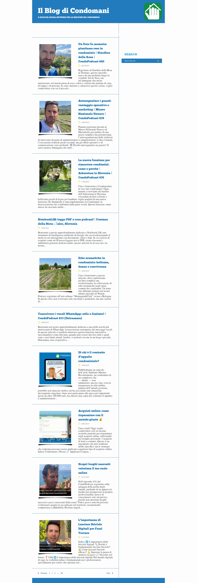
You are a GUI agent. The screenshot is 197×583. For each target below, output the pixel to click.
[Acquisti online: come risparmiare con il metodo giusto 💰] (55, 428)
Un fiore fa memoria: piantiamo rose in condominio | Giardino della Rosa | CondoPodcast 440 (94, 52)
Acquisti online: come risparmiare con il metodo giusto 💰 (93, 415)
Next (108, 573)
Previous (44, 573)
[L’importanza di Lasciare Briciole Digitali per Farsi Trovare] (55, 537)
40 (62, 573)
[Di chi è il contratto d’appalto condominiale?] (55, 369)
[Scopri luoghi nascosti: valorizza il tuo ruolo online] (55, 481)
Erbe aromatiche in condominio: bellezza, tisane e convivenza (93, 262)
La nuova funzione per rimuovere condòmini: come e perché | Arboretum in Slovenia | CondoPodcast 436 (95, 168)
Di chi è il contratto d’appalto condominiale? (91, 357)
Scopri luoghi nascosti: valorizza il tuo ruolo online (94, 468)
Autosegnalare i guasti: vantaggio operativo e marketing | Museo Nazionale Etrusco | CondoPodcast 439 (94, 109)
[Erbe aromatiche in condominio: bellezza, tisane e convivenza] (55, 275)
